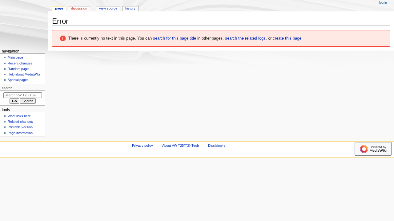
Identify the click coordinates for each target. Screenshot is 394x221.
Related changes (20, 121)
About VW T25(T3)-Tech (180, 145)
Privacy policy (142, 145)
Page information (20, 133)
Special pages (18, 80)
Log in (383, 2)
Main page (15, 57)
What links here (19, 116)
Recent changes (20, 63)
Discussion (79, 8)
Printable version (20, 127)
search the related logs (245, 38)
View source (108, 8)
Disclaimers (217, 145)
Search (7, 88)
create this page (287, 38)
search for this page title (174, 38)
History (130, 8)
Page (59, 8)
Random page (18, 69)
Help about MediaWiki (24, 74)
